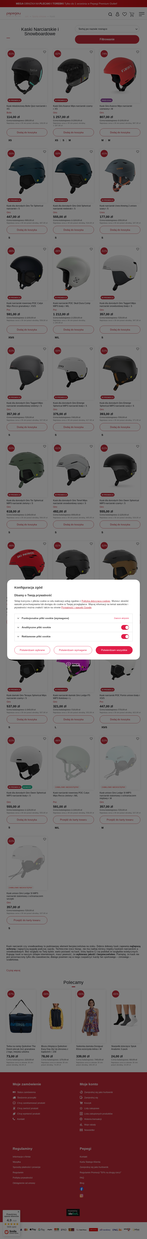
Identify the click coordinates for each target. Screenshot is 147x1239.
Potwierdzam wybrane (32, 650)
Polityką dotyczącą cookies (96, 601)
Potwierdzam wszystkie (114, 650)
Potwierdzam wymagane (73, 650)
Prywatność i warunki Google (76, 607)
